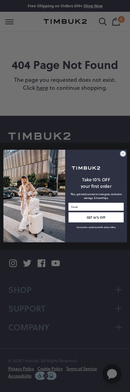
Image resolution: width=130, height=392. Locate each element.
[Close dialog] (122, 153)
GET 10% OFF (95, 217)
